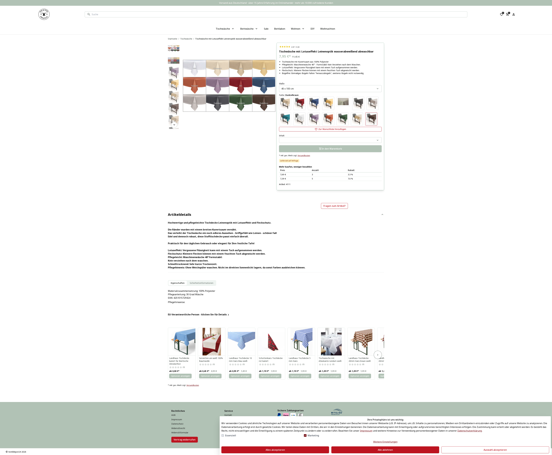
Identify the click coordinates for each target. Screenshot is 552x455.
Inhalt (281, 135)
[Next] (174, 125)
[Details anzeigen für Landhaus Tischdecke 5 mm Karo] (301, 341)
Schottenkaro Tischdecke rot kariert (271, 359)
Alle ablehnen (385, 449)
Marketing (313, 435)
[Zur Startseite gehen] (44, 14)
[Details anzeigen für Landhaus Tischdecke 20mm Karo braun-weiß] (361, 341)
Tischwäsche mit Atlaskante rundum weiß (330, 359)
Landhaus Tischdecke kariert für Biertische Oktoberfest (179, 361)
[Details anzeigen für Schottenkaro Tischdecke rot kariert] (271, 341)
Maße (281, 83)
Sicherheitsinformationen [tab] (201, 283)
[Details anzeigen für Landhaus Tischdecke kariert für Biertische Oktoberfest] (182, 341)
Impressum (366, 430)
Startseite (172, 38)
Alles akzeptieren (275, 449)
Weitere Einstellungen (385, 441)
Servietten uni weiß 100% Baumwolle (211, 359)
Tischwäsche (186, 38)
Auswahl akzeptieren (495, 449)
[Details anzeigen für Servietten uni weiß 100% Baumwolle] (212, 341)
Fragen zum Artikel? (334, 205)
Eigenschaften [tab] (178, 283)
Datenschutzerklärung (469, 430)
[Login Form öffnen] (513, 14)
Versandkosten (304, 155)
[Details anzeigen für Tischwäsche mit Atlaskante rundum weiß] (331, 341)
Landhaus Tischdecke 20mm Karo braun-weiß (360, 359)
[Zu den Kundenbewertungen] (330, 46)
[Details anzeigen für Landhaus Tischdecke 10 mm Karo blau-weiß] (241, 341)
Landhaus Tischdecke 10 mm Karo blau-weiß (240, 359)
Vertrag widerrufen (184, 439)
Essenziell (230, 435)
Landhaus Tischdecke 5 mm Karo (299, 359)
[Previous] (174, 47)
